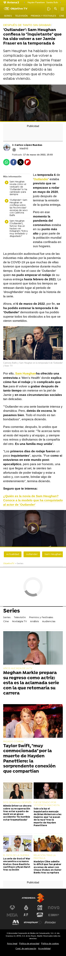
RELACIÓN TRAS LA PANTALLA (45, 857)
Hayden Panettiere (36, 2)
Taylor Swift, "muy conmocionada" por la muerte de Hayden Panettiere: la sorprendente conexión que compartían (29, 759)
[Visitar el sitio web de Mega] (12, 915)
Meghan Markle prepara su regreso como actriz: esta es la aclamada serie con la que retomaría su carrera (31, 683)
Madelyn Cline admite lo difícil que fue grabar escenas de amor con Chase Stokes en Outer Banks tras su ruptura (47, 867)
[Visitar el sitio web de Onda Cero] (39, 915)
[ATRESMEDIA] (33, 898)
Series (8, 16)
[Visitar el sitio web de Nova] (53, 907)
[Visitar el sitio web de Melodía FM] (15, 922)
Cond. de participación (26, 948)
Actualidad (12, 554)
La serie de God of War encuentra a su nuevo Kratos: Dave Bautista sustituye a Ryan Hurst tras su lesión (16, 864)
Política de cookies (50, 943)
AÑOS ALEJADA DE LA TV (17, 668)
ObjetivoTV (8, 563)
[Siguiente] (60, 2)
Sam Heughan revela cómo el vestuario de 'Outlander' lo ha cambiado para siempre (18, 188)
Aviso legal (12, 943)
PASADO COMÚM (13, 741)
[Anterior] (24, 2)
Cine (61, 16)
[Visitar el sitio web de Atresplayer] (33, 922)
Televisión (21, 16)
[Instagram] (14, 150)
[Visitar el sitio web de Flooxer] (50, 922)
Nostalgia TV (19, 621)
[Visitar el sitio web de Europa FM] (53, 915)
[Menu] (62, 8)
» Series (19, 563)
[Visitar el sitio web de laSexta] (26, 907)
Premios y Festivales (43, 16)
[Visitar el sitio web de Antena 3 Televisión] (12, 907)
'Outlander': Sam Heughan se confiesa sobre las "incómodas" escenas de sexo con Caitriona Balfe (19, 208)
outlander (32, 554)
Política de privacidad (29, 943)
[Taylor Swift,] (33, 721)
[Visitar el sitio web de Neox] (39, 907)
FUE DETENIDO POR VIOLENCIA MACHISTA (47, 804)
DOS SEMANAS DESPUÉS (17, 802)
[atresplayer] (48, 9)
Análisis (34, 621)
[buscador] (55, 9)
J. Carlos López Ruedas (27, 145)
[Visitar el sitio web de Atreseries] (26, 915)
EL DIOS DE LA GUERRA (16, 855)
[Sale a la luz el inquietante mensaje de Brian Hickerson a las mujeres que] (48, 791)
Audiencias (48, 621)
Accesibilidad (44, 948)
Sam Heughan (53, 554)
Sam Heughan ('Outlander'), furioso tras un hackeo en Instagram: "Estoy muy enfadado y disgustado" (19, 229)
